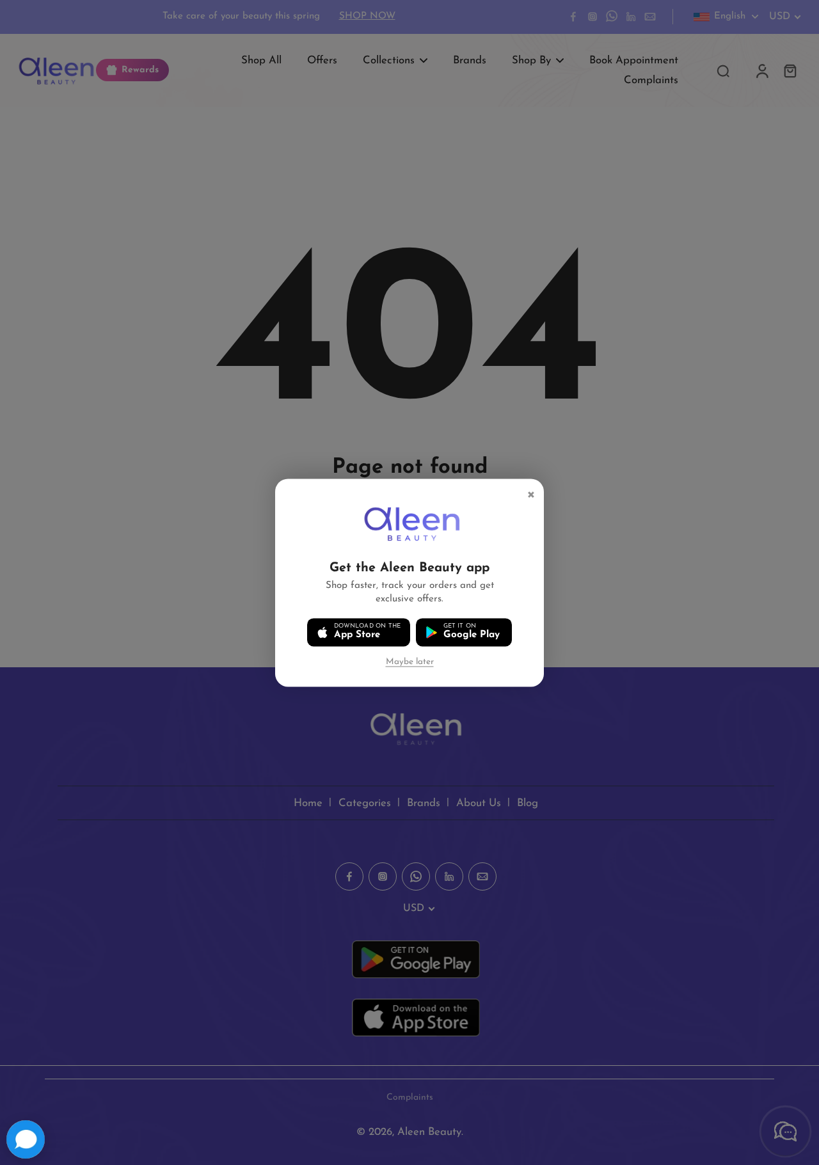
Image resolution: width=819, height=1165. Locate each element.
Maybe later (410, 662)
